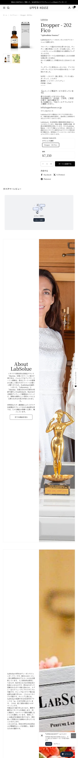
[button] (8, 8)
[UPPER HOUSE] (39, 8)
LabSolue (44, 19)
